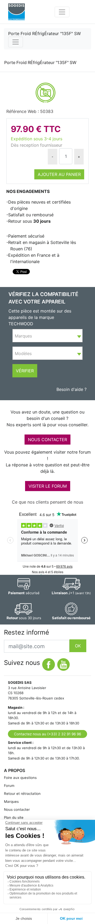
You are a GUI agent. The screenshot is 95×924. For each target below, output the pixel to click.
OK (78, 645)
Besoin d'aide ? (71, 389)
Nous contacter (17, 809)
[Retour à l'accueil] (16, 12)
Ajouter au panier (59, 174)
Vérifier (25, 370)
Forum (9, 785)
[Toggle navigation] (62, 12)
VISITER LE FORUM (47, 486)
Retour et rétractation (22, 793)
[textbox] (47, 336)
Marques (11, 801)
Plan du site (13, 817)
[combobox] (47, 335)
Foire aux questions (20, 777)
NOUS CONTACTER (47, 439)
